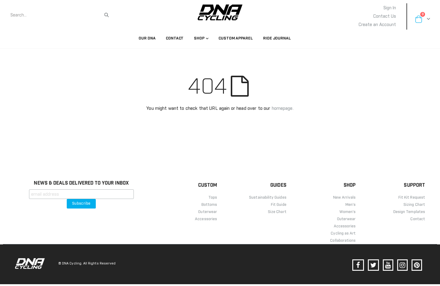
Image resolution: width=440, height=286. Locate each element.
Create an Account (377, 25)
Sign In (389, 8)
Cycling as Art (343, 233)
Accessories (345, 226)
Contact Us (384, 16)
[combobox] (56, 15)
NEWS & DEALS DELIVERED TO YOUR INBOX (81, 183)
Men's (350, 205)
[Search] (106, 15)
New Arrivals (344, 198)
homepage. (283, 108)
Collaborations (343, 241)
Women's (347, 212)
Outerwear (346, 219)
